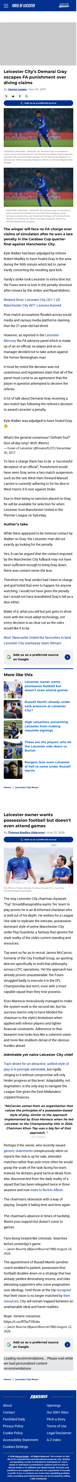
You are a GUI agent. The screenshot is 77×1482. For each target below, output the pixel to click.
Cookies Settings (15, 1447)
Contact (9, 1412)
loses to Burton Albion (46, 1190)
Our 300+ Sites (57, 1412)
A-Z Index (54, 1440)
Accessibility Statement (20, 1440)
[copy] (26, 96)
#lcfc (33, 443)
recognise (64, 1290)
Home (7, 787)
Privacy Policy (13, 1426)
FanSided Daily (14, 1419)
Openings (54, 1405)
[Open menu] (6, 5)
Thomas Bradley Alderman (26, 832)
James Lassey (17, 89)
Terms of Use (57, 1426)
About (7, 1405)
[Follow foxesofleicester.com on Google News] (67, 657)
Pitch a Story (56, 1419)
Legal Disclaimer (59, 1433)
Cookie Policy (13, 1433)
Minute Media (22, 1456)
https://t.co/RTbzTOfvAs (22, 1322)
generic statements (18, 1151)
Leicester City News (26, 787)
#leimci (43, 443)
